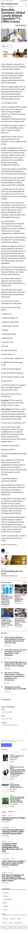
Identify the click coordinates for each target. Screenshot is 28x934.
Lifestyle (5, 906)
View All (23, 749)
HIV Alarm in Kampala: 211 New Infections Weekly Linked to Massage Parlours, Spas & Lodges (13, 878)
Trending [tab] (11, 811)
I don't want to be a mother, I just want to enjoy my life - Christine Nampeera (14, 863)
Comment (4, 722)
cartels (5, 922)
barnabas (5, 918)
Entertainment (7, 899)
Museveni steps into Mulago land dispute (13, 819)
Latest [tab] (4, 811)
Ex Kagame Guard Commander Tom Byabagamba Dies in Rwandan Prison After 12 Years (12, 847)
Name (3, 709)
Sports (5, 903)
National (5, 896)
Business (6, 893)
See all (25, 582)
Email (3, 716)
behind (11, 922)
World (5, 909)
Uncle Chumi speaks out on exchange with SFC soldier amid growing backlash (13, 832)
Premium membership (21, 25)
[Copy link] (11, 46)
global (19, 918)
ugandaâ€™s (19, 922)
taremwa (12, 918)
